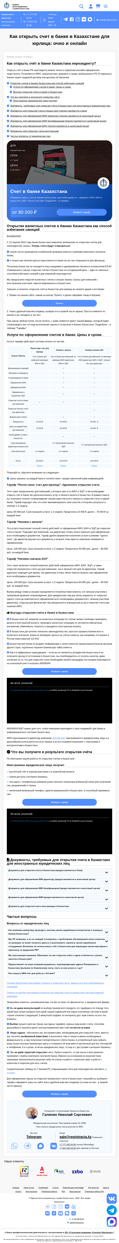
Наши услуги (29, 1188)
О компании (43, 1188)
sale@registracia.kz (109, 20)
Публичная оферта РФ (94, 1192)
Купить (59, 303)
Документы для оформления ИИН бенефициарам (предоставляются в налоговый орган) (58, 121)
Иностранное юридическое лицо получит (35, 101)
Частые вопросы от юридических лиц (30, 136)
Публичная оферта (49, 1192)
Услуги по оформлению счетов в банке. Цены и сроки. (42, 87)
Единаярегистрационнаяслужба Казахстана (20, 7)
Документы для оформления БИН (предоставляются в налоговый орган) (49, 126)
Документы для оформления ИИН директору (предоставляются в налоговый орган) (55, 116)
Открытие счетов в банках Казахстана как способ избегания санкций (47, 83)
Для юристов (93, 1188)
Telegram (34, 1137)
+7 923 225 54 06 (31, 23)
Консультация (31, 1192)
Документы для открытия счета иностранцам (34, 131)
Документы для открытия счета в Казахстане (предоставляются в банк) (48, 111)
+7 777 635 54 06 (31, 16)
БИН (55, 738)
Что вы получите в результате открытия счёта (35, 97)
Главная (15, 1188)
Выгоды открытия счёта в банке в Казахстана (37, 92)
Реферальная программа (73, 1188)
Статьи (55, 1188)
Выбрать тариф (81, 212)
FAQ (63, 1192)
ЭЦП (62, 738)
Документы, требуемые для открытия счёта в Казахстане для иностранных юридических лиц (60, 106)
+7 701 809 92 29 (78, 1219)
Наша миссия (75, 1192)
